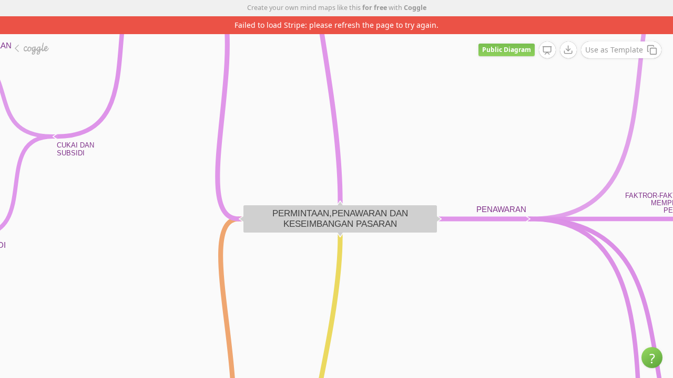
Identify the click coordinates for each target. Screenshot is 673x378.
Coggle (415, 7)
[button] (651, 357)
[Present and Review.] (547, 50)
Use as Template (614, 50)
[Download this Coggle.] (568, 49)
